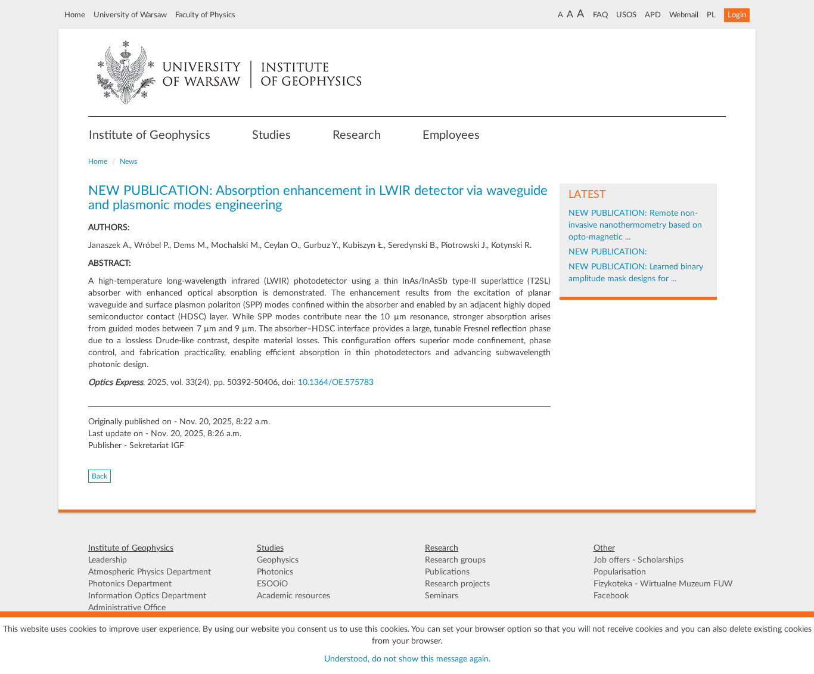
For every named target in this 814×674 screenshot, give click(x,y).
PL (711, 14)
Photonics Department (130, 584)
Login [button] (737, 14)
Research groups (455, 560)
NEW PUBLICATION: (607, 252)
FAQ (600, 14)
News (128, 161)
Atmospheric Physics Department (149, 572)
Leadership (107, 560)
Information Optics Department (147, 596)
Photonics (275, 572)
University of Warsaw (130, 14)
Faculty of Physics (205, 14)
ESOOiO (272, 584)
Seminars (441, 596)
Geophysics (278, 560)
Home (74, 14)
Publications (447, 572)
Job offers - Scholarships (638, 560)
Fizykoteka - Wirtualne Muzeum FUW (663, 584)
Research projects (457, 584)
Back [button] (99, 476)
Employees (451, 135)
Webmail (683, 14)
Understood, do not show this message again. (407, 659)
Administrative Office (127, 608)
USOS (626, 14)
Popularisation (620, 572)
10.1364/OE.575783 (336, 382)
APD (653, 14)
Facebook (611, 596)
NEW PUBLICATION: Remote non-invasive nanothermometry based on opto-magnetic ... (635, 225)
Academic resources (293, 596)
